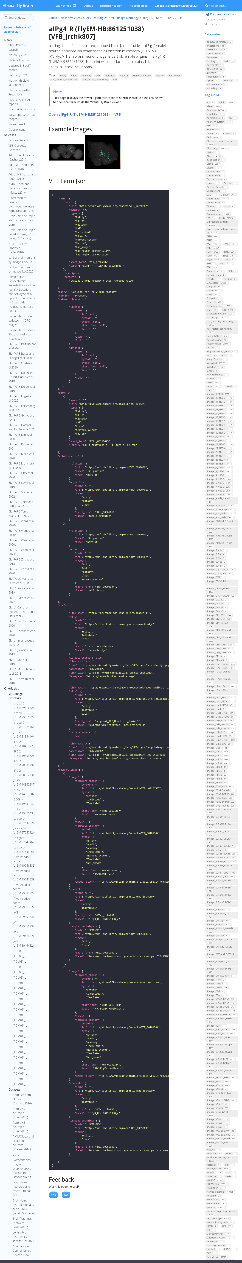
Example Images (214, 19)
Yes (53, 1195)
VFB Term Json (213, 24)
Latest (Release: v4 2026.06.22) (69, 18)
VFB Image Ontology (125, 18)
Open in (85, 114)
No (66, 1195)
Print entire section (222, 14)
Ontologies (100, 18)
